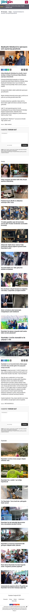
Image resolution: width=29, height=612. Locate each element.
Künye (10, 599)
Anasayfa (5, 11)
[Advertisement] (14, 30)
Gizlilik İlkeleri (21, 599)
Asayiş (10, 11)
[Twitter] (4, 70)
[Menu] (26, 2)
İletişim (15, 599)
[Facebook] (2, 70)
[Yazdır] (10, 70)
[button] (22, 70)
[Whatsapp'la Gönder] (8, 70)
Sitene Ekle (14, 601)
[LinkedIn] (6, 70)
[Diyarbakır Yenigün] (7, 2)
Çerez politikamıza (23, 609)
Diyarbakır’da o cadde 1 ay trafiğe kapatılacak (16, 6)
